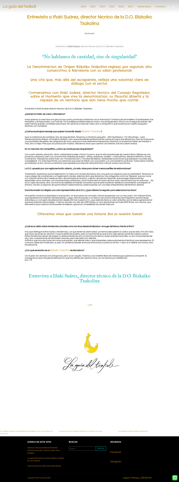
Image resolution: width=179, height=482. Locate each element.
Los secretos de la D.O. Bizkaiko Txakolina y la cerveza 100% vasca (80, 431)
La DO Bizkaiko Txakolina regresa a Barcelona (133, 431)
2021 (130, 6)
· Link (89, 305)
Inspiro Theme (130, 478)
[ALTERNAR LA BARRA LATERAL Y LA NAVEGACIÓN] (174, 6)
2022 (121, 6)
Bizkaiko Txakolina (91, 131)
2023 (111, 6)
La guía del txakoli (19, 6)
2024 (102, 6)
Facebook (115, 452)
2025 (93, 6)
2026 (83, 6)
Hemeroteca (144, 6)
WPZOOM (146, 478)
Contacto (160, 6)
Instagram (115, 461)
